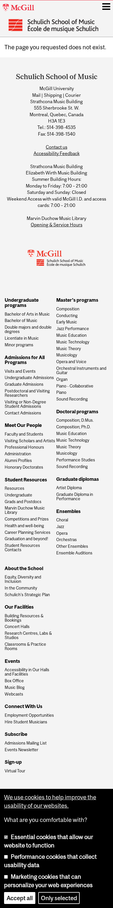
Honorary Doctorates (24, 467)
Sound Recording (72, 399)
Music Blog (15, 687)
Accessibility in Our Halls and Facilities (27, 672)
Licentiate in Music (22, 338)
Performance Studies (75, 460)
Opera (62, 533)
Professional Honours (24, 447)
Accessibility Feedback (57, 153)
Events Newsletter (21, 750)
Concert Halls (17, 627)
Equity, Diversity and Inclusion (23, 579)
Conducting (67, 316)
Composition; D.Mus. (75, 420)
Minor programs (19, 345)
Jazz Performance (72, 329)
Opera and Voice (71, 362)
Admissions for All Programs (25, 360)
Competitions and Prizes (27, 519)
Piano (61, 392)
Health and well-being (24, 526)
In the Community (21, 588)
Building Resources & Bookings (24, 618)
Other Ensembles (72, 546)
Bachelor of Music (21, 321)
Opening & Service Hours (56, 224)
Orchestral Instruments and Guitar (81, 370)
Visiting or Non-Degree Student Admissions (25, 404)
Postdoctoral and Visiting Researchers (27, 393)
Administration (18, 454)
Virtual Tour (15, 771)
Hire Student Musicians (26, 722)
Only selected (59, 898)
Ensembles (68, 511)
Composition (67, 309)
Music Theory (68, 349)
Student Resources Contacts (22, 547)
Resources (14, 488)
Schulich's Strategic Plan (27, 595)
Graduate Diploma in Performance (74, 496)
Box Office (14, 681)
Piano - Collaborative (74, 386)
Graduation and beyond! (26, 539)
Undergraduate (18, 495)
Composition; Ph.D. (73, 427)
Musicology (66, 355)
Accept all (20, 898)
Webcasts (14, 694)
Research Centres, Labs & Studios (28, 635)
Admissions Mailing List (26, 743)
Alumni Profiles (18, 460)
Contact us (56, 147)
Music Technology (72, 342)
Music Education (71, 335)
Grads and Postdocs (23, 502)
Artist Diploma (69, 488)
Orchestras (66, 540)
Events (12, 661)
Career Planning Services (27, 532)
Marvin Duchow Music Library (25, 510)
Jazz (60, 527)
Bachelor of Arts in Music (27, 314)
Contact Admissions (23, 413)
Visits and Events (20, 371)
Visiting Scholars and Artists (30, 441)
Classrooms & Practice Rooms (25, 646)
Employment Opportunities (29, 715)
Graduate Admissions (24, 384)
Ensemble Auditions (74, 553)
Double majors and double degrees (28, 329)
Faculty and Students (24, 434)
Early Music (66, 322)
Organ (62, 379)
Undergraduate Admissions (29, 378)
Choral (62, 520)
